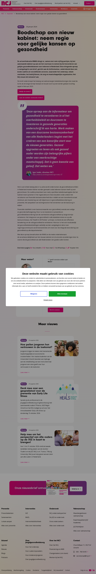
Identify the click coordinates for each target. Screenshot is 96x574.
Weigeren (33, 294)
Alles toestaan (62, 294)
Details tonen (48, 300)
